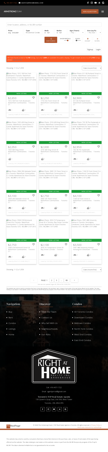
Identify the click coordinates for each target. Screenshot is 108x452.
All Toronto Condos (83, 311)
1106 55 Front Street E (86, 200)
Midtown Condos (82, 323)
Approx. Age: (76, 31)
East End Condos (82, 340)
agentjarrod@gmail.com (32, 3)
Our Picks (46, 334)
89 (67, 280)
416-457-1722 (12, 3)
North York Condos (83, 329)
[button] (10, 3)
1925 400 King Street (21, 151)
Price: (13, 33)
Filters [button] (97, 41)
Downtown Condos (83, 317)
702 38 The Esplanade (86, 151)
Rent (11, 317)
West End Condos (83, 334)
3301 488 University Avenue (85, 248)
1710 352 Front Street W (54, 102)
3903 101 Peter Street (54, 200)
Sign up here (17, 60)
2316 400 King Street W (54, 151)
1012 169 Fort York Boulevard (21, 102)
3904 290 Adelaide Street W (21, 200)
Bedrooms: (47, 33)
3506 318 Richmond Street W (21, 248)
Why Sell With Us (49, 323)
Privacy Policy (95, 425)
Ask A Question (89, 11)
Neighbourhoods (49, 329)
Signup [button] (90, 49)
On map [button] (87, 41)
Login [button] (98, 49)
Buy (10, 311)
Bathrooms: (59, 33)
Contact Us (46, 317)
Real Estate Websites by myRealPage (90, 427)
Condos (12, 323)
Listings (12, 329)
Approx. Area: (93, 31)
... (61, 280)
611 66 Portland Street (86, 102)
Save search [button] (50, 41)
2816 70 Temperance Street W (52, 248)
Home (11, 334)
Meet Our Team (49, 311)
